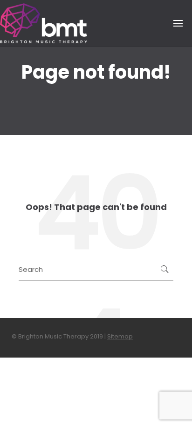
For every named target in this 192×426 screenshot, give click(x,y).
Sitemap (120, 336)
